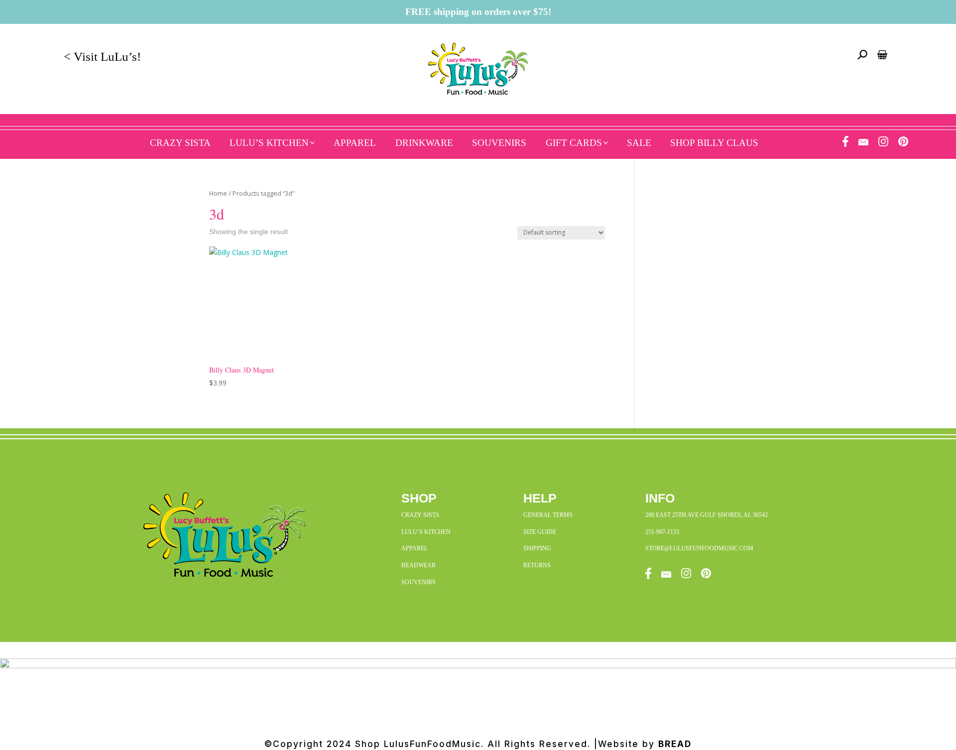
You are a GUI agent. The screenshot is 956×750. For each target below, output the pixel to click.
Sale (639, 142)
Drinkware (424, 142)
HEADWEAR (418, 565)
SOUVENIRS (418, 582)
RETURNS (537, 565)
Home (218, 193)
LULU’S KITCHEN (426, 531)
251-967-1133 (662, 531)
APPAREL (414, 548)
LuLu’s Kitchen (269, 142)
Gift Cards (574, 142)
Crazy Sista (180, 142)
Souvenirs (499, 142)
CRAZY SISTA (420, 514)
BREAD (675, 744)
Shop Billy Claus (714, 142)
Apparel (355, 142)
